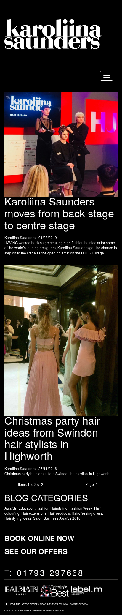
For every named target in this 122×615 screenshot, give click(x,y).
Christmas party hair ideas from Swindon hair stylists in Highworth (52, 437)
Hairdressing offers (87, 513)
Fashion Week (80, 507)
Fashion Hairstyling (52, 507)
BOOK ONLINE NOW (39, 538)
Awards (10, 507)
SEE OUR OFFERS (36, 551)
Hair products (59, 513)
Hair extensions (33, 513)
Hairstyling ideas (17, 518)
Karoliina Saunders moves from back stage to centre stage (59, 212)
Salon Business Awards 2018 (57, 518)
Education (26, 507)
